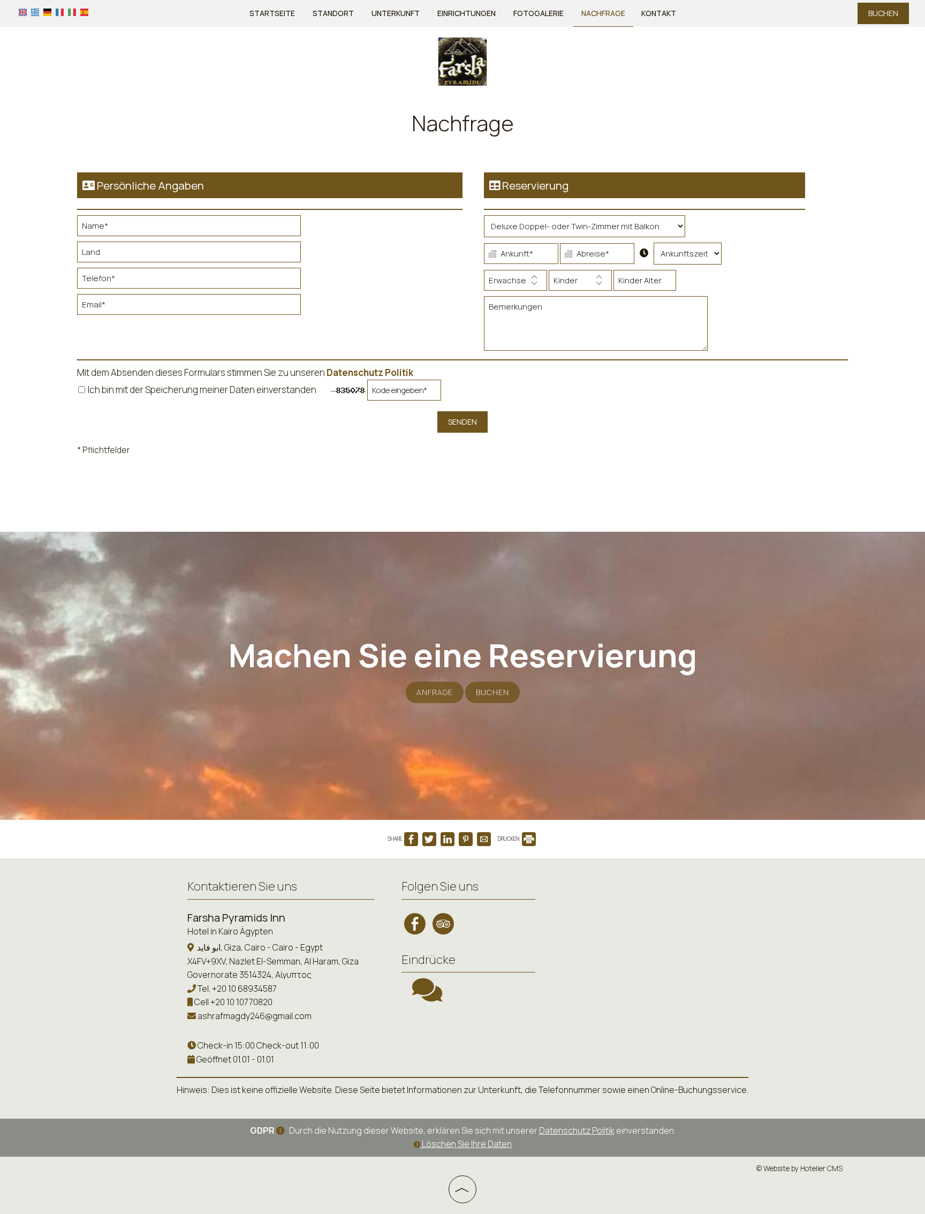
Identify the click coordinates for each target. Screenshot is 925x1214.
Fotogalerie (538, 13)
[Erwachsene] (515, 283)
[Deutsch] (47, 11)
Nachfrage (603, 13)
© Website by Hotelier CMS (799, 1168)
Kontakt (658, 13)
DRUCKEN (509, 838)
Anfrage (434, 692)
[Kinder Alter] (644, 283)
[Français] (60, 11)
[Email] (189, 307)
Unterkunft (395, 13)
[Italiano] (72, 11)
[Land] (189, 255)
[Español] (84, 11)
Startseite (272, 13)
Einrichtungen (466, 13)
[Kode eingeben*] (404, 393)
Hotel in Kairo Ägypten (230, 931)
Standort (333, 13)
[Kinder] (580, 283)
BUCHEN (883, 13)
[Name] (189, 228)
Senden (462, 422)
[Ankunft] (521, 256)
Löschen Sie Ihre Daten (466, 1144)
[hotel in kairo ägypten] (462, 61)
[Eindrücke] (427, 996)
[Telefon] (189, 281)
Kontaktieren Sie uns (242, 886)
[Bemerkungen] (596, 328)
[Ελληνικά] (35, 11)
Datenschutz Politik (370, 372)
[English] (23, 11)
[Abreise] (597, 256)
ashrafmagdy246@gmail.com (255, 1016)
